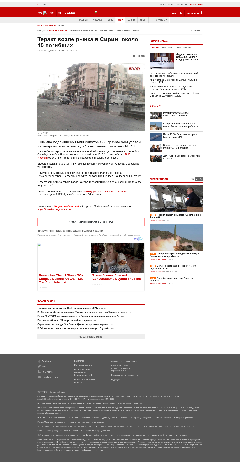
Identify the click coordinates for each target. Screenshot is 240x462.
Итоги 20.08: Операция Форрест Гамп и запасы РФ (180, 135)
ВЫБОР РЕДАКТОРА (159, 179)
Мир (120, 19)
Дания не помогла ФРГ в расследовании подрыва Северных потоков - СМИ (171, 87)
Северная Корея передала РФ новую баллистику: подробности (180, 125)
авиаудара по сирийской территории (105, 191)
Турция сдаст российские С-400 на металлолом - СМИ (71, 308)
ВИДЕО (163, 4)
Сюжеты (154, 106)
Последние (154, 47)
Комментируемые (184, 47)
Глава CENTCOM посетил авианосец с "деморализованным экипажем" (80, 316)
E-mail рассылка (50, 377)
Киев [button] (40, 13)
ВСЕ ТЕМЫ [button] (195, 30)
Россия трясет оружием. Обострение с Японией (176, 114)
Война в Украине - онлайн (127, 30)
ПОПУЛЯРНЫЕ (182, 4)
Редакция (115, 379)
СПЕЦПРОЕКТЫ (196, 4)
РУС (39, 4)
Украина (97, 19)
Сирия (52, 231)
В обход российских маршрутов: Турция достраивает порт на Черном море (84, 312)
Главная (83, 19)
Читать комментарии (91, 336)
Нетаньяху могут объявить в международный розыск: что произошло (174, 74)
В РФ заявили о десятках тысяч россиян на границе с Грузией (76, 328)
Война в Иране (94, 30)
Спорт (143, 19)
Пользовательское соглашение (125, 375)
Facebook (46, 361)
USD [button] (60, 13)
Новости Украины (158, 259)
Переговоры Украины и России (83, 30)
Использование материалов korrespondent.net (83, 372)
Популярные (167, 47)
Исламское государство (92, 231)
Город (110, 19)
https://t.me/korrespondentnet (54, 209)
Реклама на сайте (83, 365)
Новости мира (158, 41)
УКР (44, 4)
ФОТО (170, 4)
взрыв (58, 231)
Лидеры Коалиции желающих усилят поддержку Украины (187, 57)
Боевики (77, 231)
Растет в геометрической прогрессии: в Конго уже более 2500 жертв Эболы (174, 94)
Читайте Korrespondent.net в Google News (91, 222)
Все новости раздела (46, 25)
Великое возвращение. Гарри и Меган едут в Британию (179, 146)
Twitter (45, 366)
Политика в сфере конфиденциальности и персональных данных (121, 368)
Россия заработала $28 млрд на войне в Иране (67, 320)
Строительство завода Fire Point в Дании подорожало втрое (75, 324)
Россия (61, 25)
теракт (45, 231)
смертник (67, 231)
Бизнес (131, 19)
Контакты (79, 361)
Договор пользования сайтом (124, 361)
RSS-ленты (47, 372)
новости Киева (106, 30)
